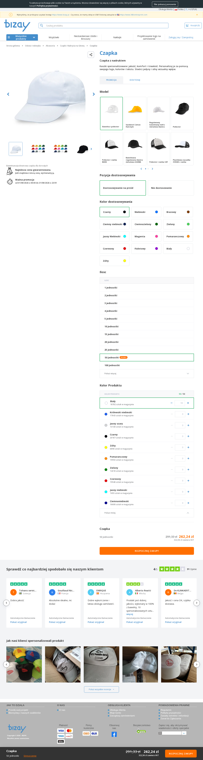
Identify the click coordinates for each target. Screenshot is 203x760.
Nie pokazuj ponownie (165, 4)
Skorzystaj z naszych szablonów (24, 712)
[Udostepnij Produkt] (91, 55)
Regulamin (165, 710)
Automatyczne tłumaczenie (22, 618)
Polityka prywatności (170, 712)
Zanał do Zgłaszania (170, 718)
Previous (8, 94)
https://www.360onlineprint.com (133, 14)
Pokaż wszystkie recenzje (100, 689)
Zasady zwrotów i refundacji (174, 715)
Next (94, 94)
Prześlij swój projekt (18, 710)
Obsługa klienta (166, 9)
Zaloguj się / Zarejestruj (181, 37)
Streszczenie (30, 755)
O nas (62, 710)
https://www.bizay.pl (60, 14)
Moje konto (115, 712)
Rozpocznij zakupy (147, 550)
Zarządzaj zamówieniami (122, 715)
